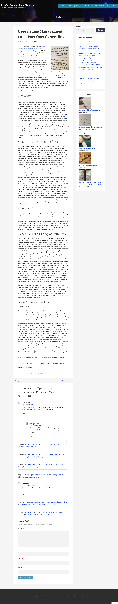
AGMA (91, 41)
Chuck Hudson (56, 339)
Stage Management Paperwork (86, 74)
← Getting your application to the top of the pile (27, 381)
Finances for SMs (89, 50)
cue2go (27, 41)
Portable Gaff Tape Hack (87, 149)
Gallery (94, 6)
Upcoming (76, 6)
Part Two (27, 367)
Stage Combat (81, 69)
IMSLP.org (62, 116)
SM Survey (35, 69)
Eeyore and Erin (82, 50)
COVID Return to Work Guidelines (89, 48)
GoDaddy (83, 596)
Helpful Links (96, 53)
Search (79, 27)
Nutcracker (97, 57)
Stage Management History (94, 69)
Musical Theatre (82, 55)
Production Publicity (93, 62)
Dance (98, 48)
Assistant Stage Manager (83, 44)
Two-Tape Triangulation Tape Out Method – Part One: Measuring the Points (90, 129)
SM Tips (42, 374)
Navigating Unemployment (86, 58)
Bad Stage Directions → (66, 381)
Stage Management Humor (84, 71)
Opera (80, 60)
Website (20, 567)
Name (20, 550)
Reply (23, 413)
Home (62, 6)
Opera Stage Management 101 (31, 374)
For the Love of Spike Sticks (88, 165)
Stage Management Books (86, 69)
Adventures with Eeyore (83, 41)
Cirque (80, 48)
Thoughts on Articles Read (85, 81)
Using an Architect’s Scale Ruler (89, 110)
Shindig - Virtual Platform (91, 67)
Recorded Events (82, 67)
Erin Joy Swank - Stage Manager (17, 5)
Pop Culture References (84, 62)
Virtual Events (82, 83)
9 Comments (34, 41)
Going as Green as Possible (85, 53)
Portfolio (86, 6)
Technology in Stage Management (89, 79)
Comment (21, 529)
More (115, 6)
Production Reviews (82, 64)
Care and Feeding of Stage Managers (89, 46)
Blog (108, 6)
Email (20, 559)
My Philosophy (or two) (91, 55)
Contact (101, 6)
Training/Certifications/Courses (95, 81)
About (69, 6)
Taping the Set (83, 76)
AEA (89, 41)
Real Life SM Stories (93, 65)
